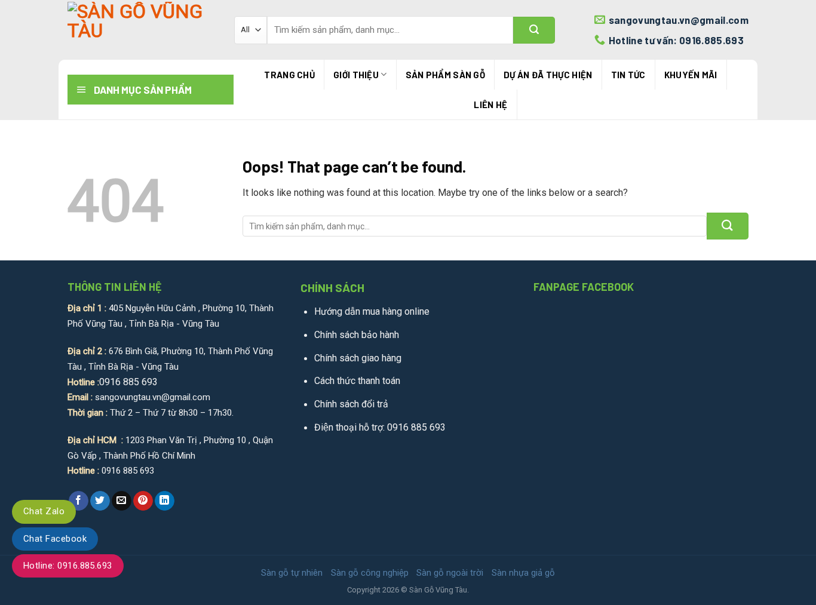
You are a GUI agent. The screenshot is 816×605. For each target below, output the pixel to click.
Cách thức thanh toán (357, 380)
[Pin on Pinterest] (143, 501)
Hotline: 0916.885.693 (67, 565)
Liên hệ (490, 104)
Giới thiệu (356, 74)
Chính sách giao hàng (357, 358)
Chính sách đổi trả (351, 404)
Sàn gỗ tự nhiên (292, 572)
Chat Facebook (55, 538)
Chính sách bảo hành (356, 334)
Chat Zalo (44, 511)
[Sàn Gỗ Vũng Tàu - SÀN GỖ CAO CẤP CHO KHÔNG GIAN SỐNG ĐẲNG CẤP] (142, 30)
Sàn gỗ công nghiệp (370, 572)
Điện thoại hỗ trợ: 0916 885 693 (380, 427)
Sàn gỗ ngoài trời (449, 572)
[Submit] (534, 30)
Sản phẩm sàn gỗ (446, 74)
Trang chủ (289, 74)
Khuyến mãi (690, 74)
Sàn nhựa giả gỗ (523, 572)
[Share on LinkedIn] (164, 501)
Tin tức (628, 74)
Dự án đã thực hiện (548, 74)
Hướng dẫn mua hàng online (372, 311)
